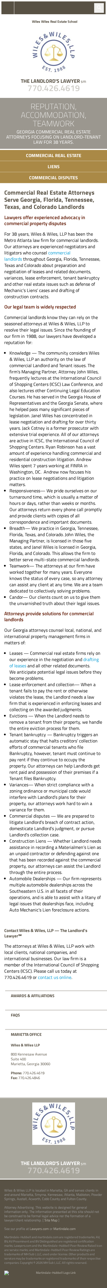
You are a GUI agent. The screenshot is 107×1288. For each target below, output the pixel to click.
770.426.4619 (53, 87)
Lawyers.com (39, 1228)
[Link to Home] (53, 51)
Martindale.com (64, 1228)
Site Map (51, 1220)
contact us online (54, 977)
